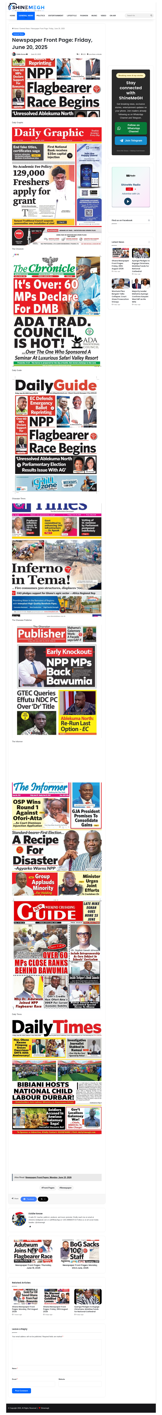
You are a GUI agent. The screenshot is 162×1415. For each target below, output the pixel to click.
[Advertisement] (57, 764)
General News (26, 16)
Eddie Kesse (21, 54)
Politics (41, 16)
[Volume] (135, 201)
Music (94, 16)
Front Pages (48, 1188)
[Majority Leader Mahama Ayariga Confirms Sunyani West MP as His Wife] (141, 284)
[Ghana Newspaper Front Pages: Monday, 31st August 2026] (25, 1296)
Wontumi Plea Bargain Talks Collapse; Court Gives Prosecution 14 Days (120, 296)
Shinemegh (45, 1408)
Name (15, 1368)
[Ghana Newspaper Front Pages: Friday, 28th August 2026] (56, 1296)
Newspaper (66, 1188)
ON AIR (113, 16)
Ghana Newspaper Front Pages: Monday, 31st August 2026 (25, 1309)
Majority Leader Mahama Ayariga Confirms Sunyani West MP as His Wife (140, 296)
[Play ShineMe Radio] (127, 201)
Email (15, 1379)
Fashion (84, 16)
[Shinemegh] (26, 7)
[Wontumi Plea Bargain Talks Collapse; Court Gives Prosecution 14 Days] (121, 284)
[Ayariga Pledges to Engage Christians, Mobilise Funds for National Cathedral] (88, 1296)
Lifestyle (72, 16)
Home (12, 16)
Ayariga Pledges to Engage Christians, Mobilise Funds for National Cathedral (86, 1309)
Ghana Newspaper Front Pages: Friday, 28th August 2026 (55, 1309)
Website (62, 1379)
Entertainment (55, 16)
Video (103, 16)
